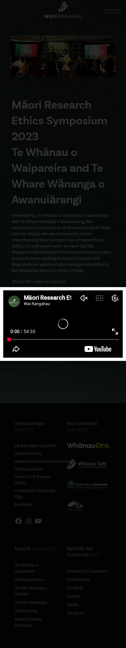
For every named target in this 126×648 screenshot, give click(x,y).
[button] (117, 296)
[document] (63, 324)
